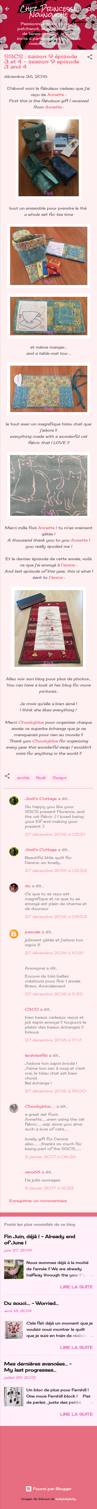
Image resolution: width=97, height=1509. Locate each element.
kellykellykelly (66, 1499)
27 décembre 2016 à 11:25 (54, 994)
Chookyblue (31, 722)
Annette (55, 94)
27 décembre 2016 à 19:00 (55, 1091)
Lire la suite (76, 1286)
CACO (32, 1009)
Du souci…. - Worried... (31, 1303)
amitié (23, 777)
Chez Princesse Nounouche (48, 12)
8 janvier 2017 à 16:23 (49, 1188)
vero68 (32, 1172)
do (28, 885)
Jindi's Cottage (41, 798)
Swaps (59, 777)
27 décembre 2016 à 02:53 (56, 870)
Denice (68, 565)
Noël (41, 777)
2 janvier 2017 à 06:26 (50, 1156)
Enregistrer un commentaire (38, 1200)
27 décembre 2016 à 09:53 (56, 916)
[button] (90, 58)
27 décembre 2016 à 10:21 (54, 952)
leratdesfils (36, 1055)
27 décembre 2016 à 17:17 (53, 1040)
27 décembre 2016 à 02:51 (55, 834)
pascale (32, 931)
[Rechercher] (90, 10)
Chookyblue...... (40, 1106)
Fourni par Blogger (51, 1488)
